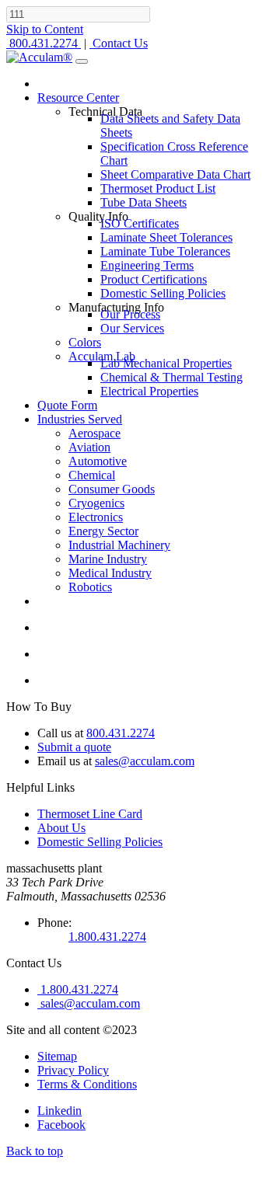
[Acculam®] (39, 57)
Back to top (34, 1151)
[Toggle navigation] (81, 61)
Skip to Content (44, 29)
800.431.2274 (120, 733)
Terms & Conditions (87, 1084)
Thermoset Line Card (89, 813)
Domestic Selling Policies (100, 841)
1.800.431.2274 (107, 936)
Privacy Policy (73, 1070)
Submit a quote (74, 747)
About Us (61, 827)
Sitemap (57, 1056)
